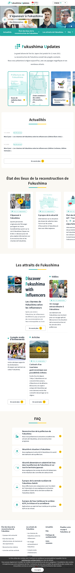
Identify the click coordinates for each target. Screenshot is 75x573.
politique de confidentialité (31, 560)
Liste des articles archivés (11, 550)
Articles (30, 556)
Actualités (7, 32)
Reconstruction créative (10, 547)
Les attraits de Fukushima (53, 32)
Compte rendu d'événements (32, 551)
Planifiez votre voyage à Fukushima (65, 529)
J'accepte (37, 570)
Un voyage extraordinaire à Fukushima (33, 544)
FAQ (69, 32)
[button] (69, 26)
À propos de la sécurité (10, 535)
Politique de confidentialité (51, 536)
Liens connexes (49, 542)
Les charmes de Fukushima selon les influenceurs (34, 535)
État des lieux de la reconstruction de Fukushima (26, 32)
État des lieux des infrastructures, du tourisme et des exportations (12, 541)
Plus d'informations (16, 22)
